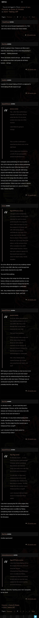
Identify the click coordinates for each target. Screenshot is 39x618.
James (4, 206)
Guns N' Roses (17, 9)
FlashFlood (5, 22)
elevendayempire (7, 555)
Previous (9, 17)
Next (33, 17)
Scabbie (4, 80)
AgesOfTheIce (6, 104)
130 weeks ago (31, 35)
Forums (5, 9)
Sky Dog (4, 44)
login (28, 7)
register (23, 7)
